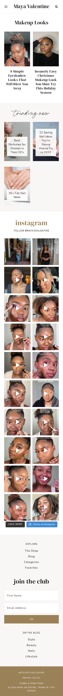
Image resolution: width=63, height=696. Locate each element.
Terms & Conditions (31, 683)
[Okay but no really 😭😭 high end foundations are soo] (17, 337)
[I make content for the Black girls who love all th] (45, 337)
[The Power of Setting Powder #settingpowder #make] (45, 450)
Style (31, 639)
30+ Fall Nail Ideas (17, 195)
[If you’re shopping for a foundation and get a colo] (17, 393)
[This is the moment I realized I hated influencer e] (17, 450)
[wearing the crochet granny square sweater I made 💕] (17, 251)
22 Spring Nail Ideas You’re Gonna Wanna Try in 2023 (46, 142)
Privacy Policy (32, 678)
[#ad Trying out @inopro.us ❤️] (17, 280)
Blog (31, 556)
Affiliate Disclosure (31, 672)
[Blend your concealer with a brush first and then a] (45, 422)
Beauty (31, 645)
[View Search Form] (56, 6)
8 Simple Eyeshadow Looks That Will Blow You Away (17, 80)
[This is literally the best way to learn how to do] (17, 308)
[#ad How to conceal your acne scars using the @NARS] (17, 507)
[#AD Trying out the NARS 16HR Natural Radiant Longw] (17, 479)
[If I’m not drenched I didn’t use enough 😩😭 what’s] (45, 393)
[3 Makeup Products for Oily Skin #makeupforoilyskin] (45, 507)
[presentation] (17, 49)
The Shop (31, 551)
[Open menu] (6, 6)
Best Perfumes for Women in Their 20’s (17, 146)
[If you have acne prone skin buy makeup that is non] (45, 308)
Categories (31, 562)
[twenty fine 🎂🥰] (45, 251)
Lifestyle (31, 656)
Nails (31, 651)
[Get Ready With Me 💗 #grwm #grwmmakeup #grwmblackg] (45, 479)
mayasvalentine (38, 230)
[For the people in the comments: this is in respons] (45, 365)
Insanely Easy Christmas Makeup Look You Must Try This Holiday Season (46, 82)
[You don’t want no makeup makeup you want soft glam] (17, 422)
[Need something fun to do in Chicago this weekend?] (45, 280)
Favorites (31, 568)
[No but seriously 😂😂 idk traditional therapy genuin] (17, 365)
